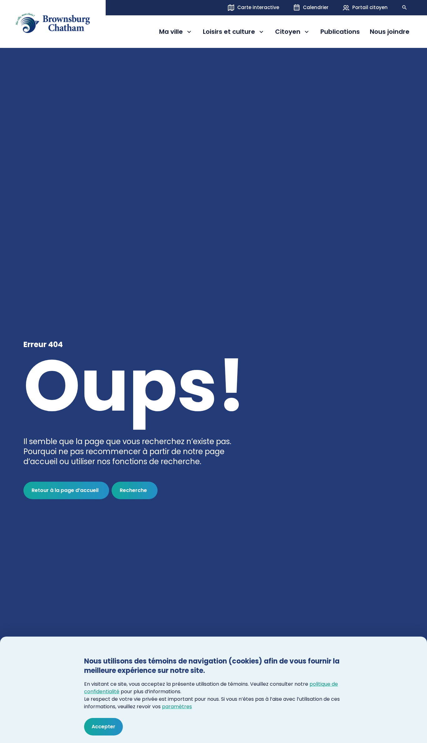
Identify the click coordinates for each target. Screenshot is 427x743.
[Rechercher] (404, 8)
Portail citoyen (370, 7)
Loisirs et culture (229, 33)
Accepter (103, 726)
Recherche (133, 490)
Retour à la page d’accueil (65, 490)
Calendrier (316, 7)
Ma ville (176, 33)
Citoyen (292, 33)
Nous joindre (389, 32)
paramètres (177, 706)
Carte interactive (258, 7)
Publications (340, 32)
